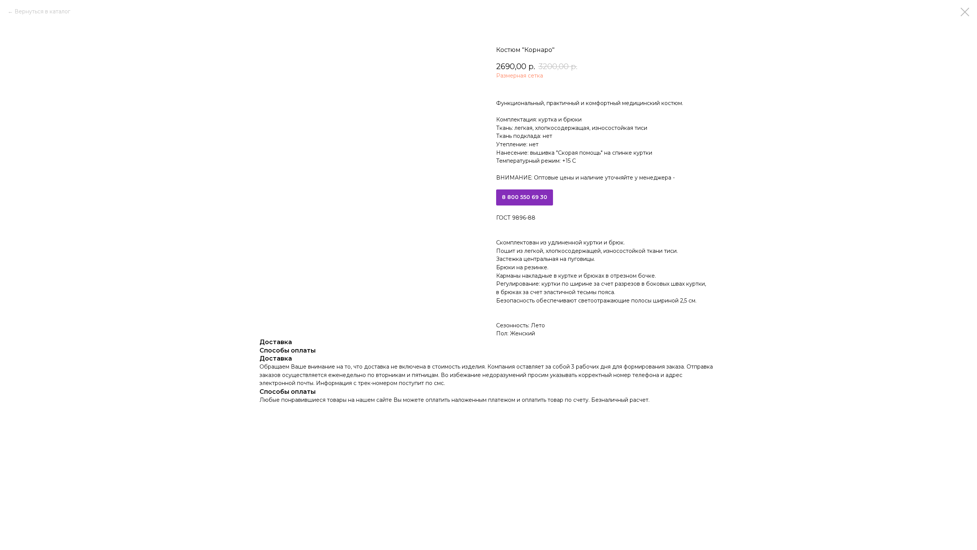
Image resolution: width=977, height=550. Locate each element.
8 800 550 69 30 (524, 197)
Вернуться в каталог (42, 11)
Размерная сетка (519, 75)
